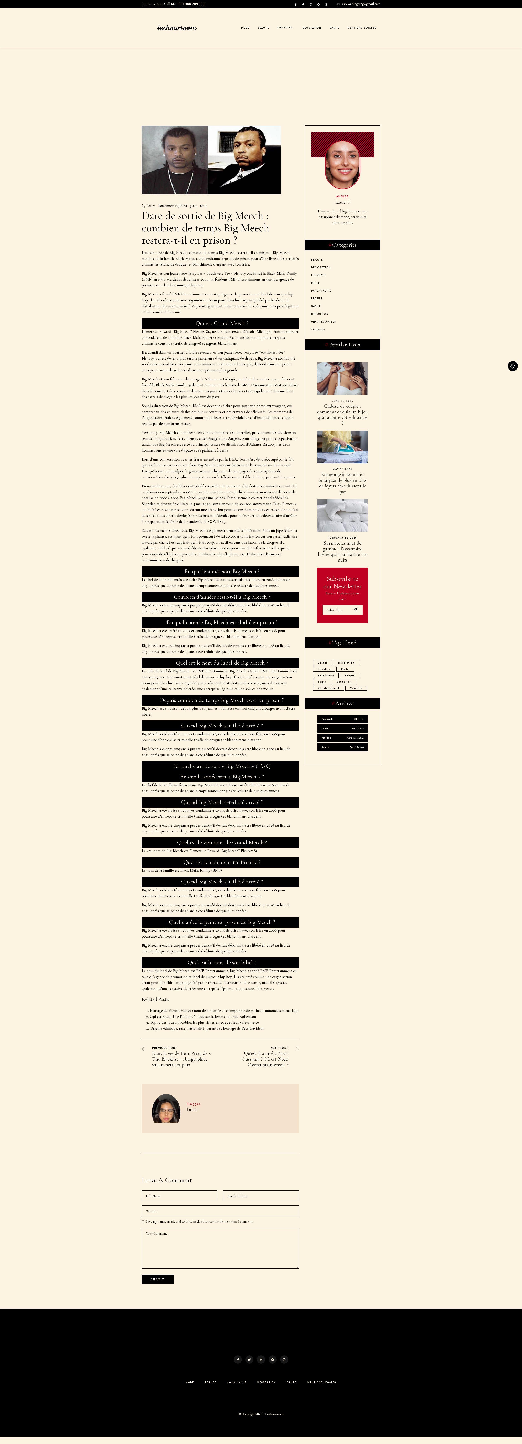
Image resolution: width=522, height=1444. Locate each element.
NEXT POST (279, 1048)
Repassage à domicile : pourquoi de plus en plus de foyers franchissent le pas (343, 483)
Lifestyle (319, 275)
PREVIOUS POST (164, 1048)
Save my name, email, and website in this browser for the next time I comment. (199, 1221)
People (317, 298)
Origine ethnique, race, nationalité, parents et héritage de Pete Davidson (207, 1028)
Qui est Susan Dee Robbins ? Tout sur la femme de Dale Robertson (203, 1016)
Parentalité (321, 290)
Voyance (318, 329)
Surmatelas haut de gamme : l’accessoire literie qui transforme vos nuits (342, 551)
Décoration (321, 267)
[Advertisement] (261, 95)
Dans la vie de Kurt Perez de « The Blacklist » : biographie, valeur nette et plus (181, 1059)
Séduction (319, 314)
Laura (150, 206)
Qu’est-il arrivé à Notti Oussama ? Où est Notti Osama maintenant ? (265, 1059)
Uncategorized (324, 321)
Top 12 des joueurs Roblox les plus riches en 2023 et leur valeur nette (204, 1022)
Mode (315, 283)
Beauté (317, 259)
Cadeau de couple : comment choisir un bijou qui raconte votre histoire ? (342, 414)
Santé (316, 306)
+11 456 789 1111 (192, 4)
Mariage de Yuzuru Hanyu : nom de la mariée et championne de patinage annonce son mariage (224, 1010)
